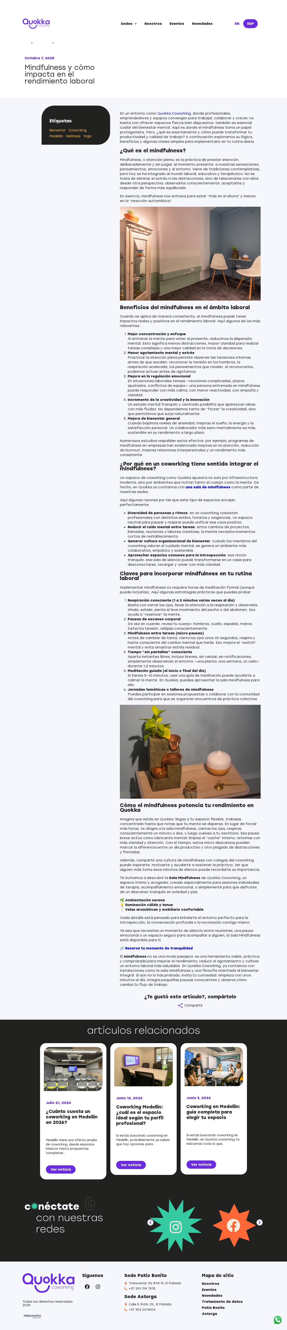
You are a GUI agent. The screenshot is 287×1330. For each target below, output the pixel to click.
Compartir (193, 1005)
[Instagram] (98, 1286)
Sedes (126, 24)
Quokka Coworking (174, 113)
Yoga (87, 136)
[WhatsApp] (277, 1320)
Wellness (73, 136)
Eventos (177, 24)
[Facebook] (87, 1286)
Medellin (56, 136)
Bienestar (57, 130)
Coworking (77, 130)
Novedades (202, 24)
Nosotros (153, 24)
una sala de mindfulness (208, 487)
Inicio (26, 43)
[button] (150, 1223)
